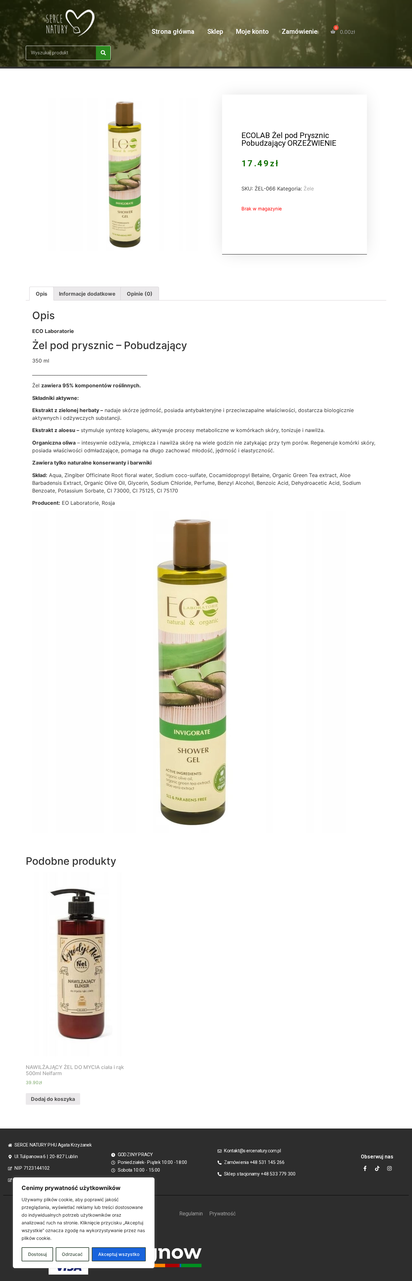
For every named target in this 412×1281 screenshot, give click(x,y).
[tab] (41, 294)
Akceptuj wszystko (118, 1254)
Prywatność (222, 1214)
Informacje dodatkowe (87, 293)
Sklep (215, 31)
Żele (309, 188)
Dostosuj (37, 1254)
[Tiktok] (377, 1168)
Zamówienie (299, 31)
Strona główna (173, 31)
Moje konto (252, 31)
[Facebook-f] (365, 1168)
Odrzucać (72, 1254)
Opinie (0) (140, 293)
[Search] (103, 53)
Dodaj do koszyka (53, 1099)
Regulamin (191, 1214)
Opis (41, 293)
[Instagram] (389, 1168)
